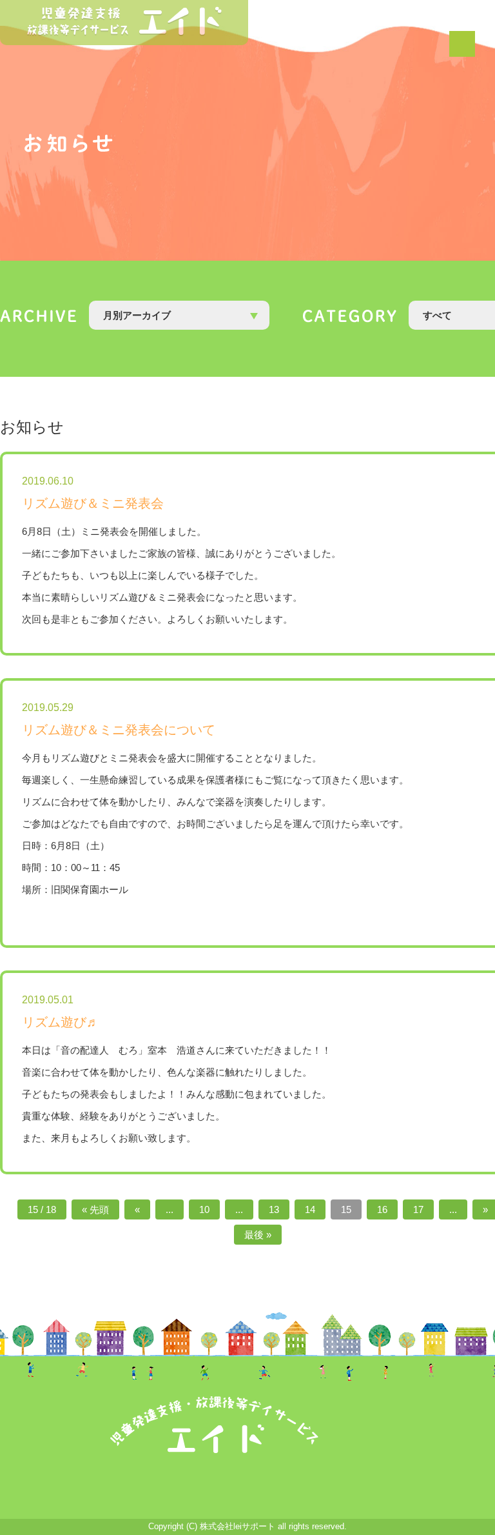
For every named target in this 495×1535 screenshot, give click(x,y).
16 (382, 1209)
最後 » (257, 1234)
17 (418, 1209)
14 (310, 1209)
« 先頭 (95, 1209)
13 (274, 1209)
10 (204, 1209)
